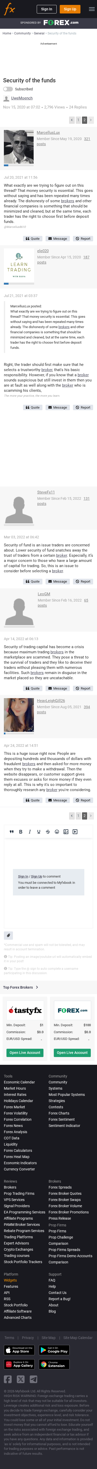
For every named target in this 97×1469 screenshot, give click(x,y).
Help (52, 1286)
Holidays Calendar (18, 1101)
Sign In (46, 9)
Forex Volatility (16, 1113)
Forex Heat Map (16, 1157)
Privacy (28, 1338)
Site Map (49, 1338)
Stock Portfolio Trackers (23, 1262)
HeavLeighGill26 (51, 700)
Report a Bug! (60, 1299)
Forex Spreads (60, 1187)
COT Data (11, 1138)
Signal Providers (17, 1206)
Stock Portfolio (16, 1305)
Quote (35, 239)
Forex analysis (15, 1132)
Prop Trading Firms (19, 1193)
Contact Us (57, 1293)
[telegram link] (34, 1379)
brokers (67, 201)
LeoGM (44, 594)
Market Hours (15, 1088)
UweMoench (22, 98)
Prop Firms (57, 1231)
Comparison (58, 1262)
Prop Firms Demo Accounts (70, 1256)
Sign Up (70, 9)
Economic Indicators (20, 1163)
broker (46, 369)
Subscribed (24, 89)
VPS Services (14, 1200)
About (53, 1305)
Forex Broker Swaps (65, 1200)
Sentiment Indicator (64, 1126)
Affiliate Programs (18, 1218)
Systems (55, 1088)
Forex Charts (59, 1113)
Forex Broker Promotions (69, 1212)
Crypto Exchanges (18, 1249)
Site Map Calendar (78, 1338)
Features (11, 1286)
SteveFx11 (46, 492)
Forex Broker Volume (65, 1206)
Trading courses (16, 1256)
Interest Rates (15, 1094)
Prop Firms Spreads (64, 1250)
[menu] (92, 9)
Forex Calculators (18, 1150)
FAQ (52, 1280)
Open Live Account (25, 1053)
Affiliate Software (18, 1311)
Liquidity (11, 1144)
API (7, 1293)
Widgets (10, 1280)
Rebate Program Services (24, 1231)
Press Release (60, 1218)
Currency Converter (19, 1169)
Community (58, 1082)
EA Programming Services (24, 1212)
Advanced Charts (18, 1317)
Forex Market (14, 1107)
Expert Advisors (16, 1243)
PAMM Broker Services (22, 1224)
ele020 (43, 251)
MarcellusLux (48, 132)
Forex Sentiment (62, 1119)
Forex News (13, 1126)
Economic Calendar (19, 1082)
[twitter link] (21, 1379)
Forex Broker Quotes (65, 1193)
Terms (9, 1338)
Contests (56, 1107)
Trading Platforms (18, 1237)
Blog (52, 1311)
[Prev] (72, 120)
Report (85, 239)
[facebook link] (8, 1379)
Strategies (57, 1101)
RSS (7, 1299)
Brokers (10, 1187)
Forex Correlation (18, 1119)
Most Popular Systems (67, 1094)
